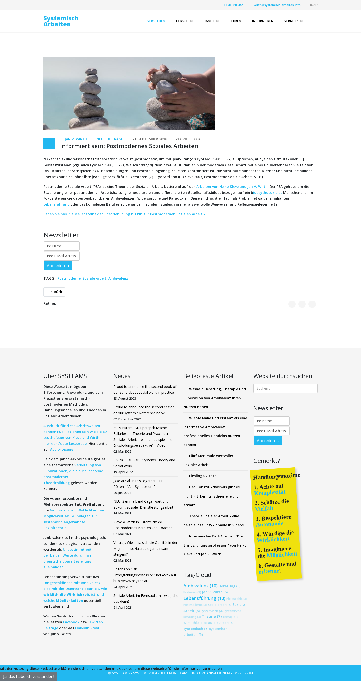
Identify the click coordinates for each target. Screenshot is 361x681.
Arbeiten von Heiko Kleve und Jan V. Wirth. (233, 186)
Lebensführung (56, 204)
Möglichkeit (281, 554)
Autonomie (270, 524)
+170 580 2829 (234, 5)
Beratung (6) (229, 585)
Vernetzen (293, 21)
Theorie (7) (212, 616)
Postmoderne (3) (195, 605)
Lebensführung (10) (204, 598)
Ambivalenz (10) (200, 586)
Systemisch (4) (212, 611)
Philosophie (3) (236, 599)
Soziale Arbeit (94, 278)
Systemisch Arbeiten (61, 21)
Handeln (211, 21)
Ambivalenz (118, 278)
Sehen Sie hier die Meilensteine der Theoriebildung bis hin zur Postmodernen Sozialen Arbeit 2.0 (125, 214)
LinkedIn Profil (86, 628)
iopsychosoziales (268, 192)
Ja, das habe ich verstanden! (28, 676)
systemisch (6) (195, 628)
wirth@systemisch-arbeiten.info (277, 5)
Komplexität (270, 492)
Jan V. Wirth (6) (215, 591)
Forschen (184, 21)
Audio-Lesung (61, 449)
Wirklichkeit (273, 539)
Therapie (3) (230, 617)
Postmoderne (69, 278)
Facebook (71, 622)
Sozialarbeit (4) (219, 604)
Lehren (235, 21)
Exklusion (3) (192, 592)
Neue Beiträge (110, 139)
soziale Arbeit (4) (220, 622)
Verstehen (156, 21)
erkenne (269, 571)
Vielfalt (264, 508)
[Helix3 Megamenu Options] (316, 20)
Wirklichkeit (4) (195, 622)
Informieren (263, 21)
